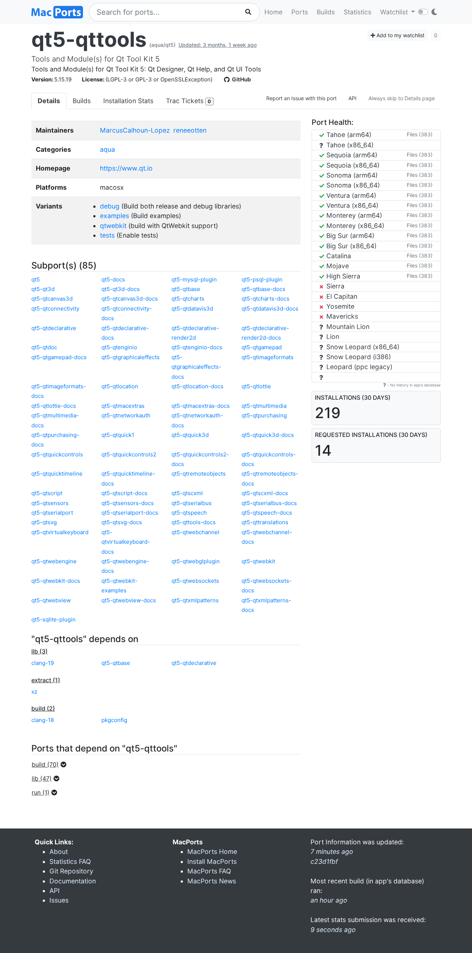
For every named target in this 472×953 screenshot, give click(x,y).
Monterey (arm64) (353, 215)
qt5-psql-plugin (262, 279)
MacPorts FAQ (209, 871)
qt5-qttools (88, 39)
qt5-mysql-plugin (194, 279)
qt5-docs (113, 279)
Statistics (357, 12)
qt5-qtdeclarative (53, 328)
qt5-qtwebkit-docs (55, 580)
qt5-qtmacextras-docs (200, 405)
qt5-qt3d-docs (120, 288)
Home (273, 12)
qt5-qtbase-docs (263, 288)
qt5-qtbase (185, 288)
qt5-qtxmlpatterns (195, 600)
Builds (326, 12)
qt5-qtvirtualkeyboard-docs (125, 542)
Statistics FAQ (70, 861)
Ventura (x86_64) (351, 205)
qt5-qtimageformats (268, 357)
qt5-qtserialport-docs (129, 512)
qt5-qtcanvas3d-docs (129, 298)
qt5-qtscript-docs (124, 493)
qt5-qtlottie (256, 386)
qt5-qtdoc (44, 347)
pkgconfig (114, 719)
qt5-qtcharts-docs (265, 298)
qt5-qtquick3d (190, 434)
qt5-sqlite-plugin (53, 619)
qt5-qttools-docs (193, 522)
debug (109, 206)
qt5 (35, 279)
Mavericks (341, 316)
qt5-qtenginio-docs (196, 347)
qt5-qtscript (46, 493)
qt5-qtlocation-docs (197, 386)
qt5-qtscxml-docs (265, 493)
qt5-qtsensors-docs (127, 503)
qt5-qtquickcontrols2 (128, 454)
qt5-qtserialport (52, 512)
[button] (51, 764)
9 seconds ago (333, 929)
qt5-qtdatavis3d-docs (270, 308)
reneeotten (189, 130)
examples (114, 216)
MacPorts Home (212, 851)
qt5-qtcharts (187, 298)
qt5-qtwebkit (258, 561)
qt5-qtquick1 (117, 434)
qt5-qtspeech (189, 512)
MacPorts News (211, 881)
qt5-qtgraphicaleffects (130, 357)
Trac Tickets (188, 101)
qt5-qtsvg (44, 522)
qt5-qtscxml (187, 493)
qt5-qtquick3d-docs (268, 434)
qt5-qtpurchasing (264, 415)
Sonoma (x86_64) (352, 185)
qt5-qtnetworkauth (125, 415)
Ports (299, 12)
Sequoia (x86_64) (351, 165)
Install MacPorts (212, 861)
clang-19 (42, 662)
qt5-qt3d (43, 288)
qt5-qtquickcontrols (57, 454)
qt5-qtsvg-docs (121, 522)
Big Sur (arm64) (349, 235)
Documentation (72, 881)
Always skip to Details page (401, 98)
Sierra (334, 286)
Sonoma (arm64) (351, 175)
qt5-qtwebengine (54, 561)
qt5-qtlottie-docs (53, 405)
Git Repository (71, 871)
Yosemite (339, 306)
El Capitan (340, 296)
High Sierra (342, 276)
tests (107, 235)
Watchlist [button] (395, 12)
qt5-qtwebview (51, 600)
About (58, 851)
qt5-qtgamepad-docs (59, 357)
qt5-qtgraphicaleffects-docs (196, 367)
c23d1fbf (324, 861)
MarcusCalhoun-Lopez (135, 130)
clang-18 (42, 719)
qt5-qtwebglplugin (195, 561)
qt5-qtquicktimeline (57, 473)
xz (34, 691)
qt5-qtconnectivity (55, 308)
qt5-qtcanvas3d (52, 298)
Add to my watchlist (399, 35)
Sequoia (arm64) (350, 155)
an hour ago (328, 900)
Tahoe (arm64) (347, 135)
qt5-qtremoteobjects (198, 473)
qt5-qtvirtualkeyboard (59, 532)
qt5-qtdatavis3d (192, 308)
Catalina (337, 256)
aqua (107, 149)
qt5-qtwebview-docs (128, 600)
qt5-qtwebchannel (195, 532)
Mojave (336, 266)
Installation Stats (128, 101)
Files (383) (420, 134)
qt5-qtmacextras (123, 405)
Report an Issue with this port (301, 98)
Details (49, 101)
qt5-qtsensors (50, 503)
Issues (59, 900)
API (352, 98)
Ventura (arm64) (350, 195)
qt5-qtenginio (119, 347)
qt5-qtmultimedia (264, 405)
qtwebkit (113, 226)
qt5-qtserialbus (191, 503)
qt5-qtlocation (119, 386)
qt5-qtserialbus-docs (269, 503)
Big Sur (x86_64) (350, 246)
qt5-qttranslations (265, 522)
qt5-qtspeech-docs (267, 512)
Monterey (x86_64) (354, 226)
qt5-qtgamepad (262, 347)
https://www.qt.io (126, 168)
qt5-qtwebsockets (195, 580)
